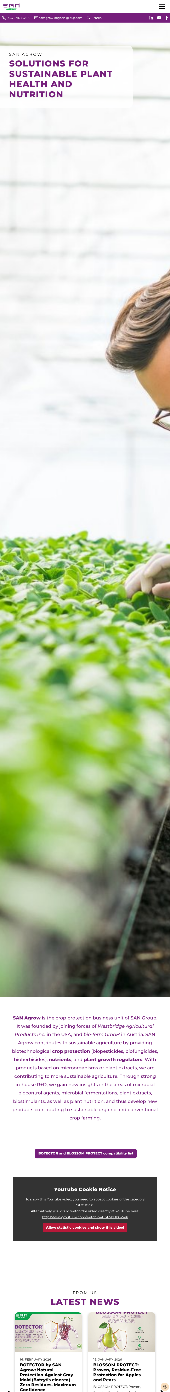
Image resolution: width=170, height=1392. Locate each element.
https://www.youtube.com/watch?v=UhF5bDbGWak (85, 1217)
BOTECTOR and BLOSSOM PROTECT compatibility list (85, 1153)
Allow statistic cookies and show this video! (85, 1227)
